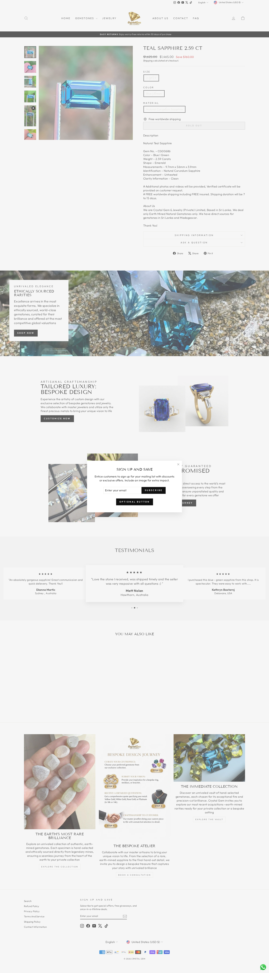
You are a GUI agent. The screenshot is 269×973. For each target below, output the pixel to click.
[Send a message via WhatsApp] (263, 967)
